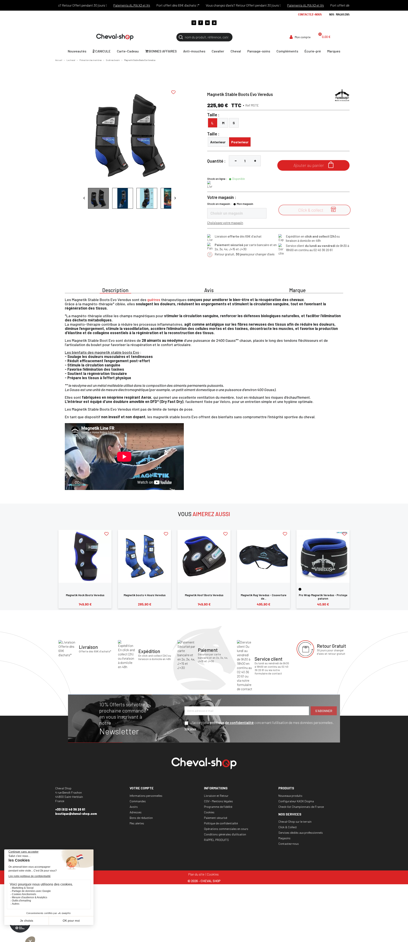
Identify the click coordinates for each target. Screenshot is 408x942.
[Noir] (300, 589)
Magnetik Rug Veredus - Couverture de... (263, 596)
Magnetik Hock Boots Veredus (85, 595)
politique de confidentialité (232, 722)
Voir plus (190, 729)
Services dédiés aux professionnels (300, 832)
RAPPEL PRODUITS (216, 840)
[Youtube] (214, 22)
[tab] (115, 289)
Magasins (284, 838)
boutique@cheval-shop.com (76, 813)
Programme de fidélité (218, 806)
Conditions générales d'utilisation (225, 834)
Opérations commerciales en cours (226, 829)
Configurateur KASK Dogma (296, 801)
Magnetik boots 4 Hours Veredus (145, 595)
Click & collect (317, 210)
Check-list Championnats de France (301, 806)
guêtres (154, 299)
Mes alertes (137, 823)
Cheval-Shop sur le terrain (295, 821)
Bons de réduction (141, 817)
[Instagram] (193, 22)
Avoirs (134, 806)
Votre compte (142, 788)
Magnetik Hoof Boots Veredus (204, 595)
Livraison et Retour (216, 795)
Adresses (136, 812)
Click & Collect (287, 827)
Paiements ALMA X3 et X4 (116, 5)
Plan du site (196, 874)
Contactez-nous (310, 14)
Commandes (138, 801)
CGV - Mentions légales (218, 801)
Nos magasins (339, 14)
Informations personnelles (146, 795)
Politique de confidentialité (221, 823)
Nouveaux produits (290, 795)
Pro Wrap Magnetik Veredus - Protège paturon (323, 596)
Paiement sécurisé (215, 817)
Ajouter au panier (313, 164)
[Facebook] (200, 22)
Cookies (209, 812)
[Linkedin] (207, 22)
